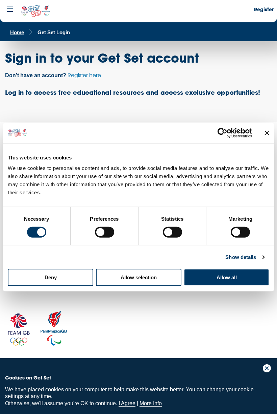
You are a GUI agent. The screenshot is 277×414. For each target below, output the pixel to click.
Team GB (18, 329)
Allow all (227, 277)
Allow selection (139, 277)
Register (264, 9)
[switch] (104, 231)
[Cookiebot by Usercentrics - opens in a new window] (222, 133)
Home (17, 32)
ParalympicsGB (53, 328)
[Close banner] (267, 132)
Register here (84, 75)
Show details (240, 257)
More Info (151, 403)
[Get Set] (35, 11)
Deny (51, 277)
